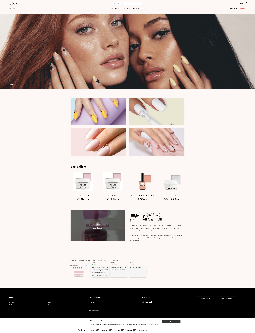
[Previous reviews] (90, 270)
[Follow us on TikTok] (151, 302)
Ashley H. (131, 262)
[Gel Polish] (156, 111)
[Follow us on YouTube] (148, 302)
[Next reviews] (146, 270)
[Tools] (156, 142)
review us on (78, 275)
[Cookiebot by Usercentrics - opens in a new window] (81, 330)
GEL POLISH (118, 8)
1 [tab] (9, 84)
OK (171, 321)
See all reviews (79, 272)
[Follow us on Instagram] (143, 302)
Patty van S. (94, 262)
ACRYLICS (127, 8)
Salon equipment (13, 307)
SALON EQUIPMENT (138, 8)
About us (91, 302)
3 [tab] (12, 84)
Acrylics (50, 305)
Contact (91, 307)
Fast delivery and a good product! (117, 267)
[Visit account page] (241, 3)
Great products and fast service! (98, 267)
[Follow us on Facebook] (146, 302)
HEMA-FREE (242, 8)
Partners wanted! (233, 8)
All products (12, 8)
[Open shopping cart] (245, 3)
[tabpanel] (127, 51)
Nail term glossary (94, 310)
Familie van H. (113, 262)
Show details (142, 330)
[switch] (111, 330)
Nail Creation (74, 265)
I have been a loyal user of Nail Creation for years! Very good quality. (137, 268)
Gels (49, 302)
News (90, 305)
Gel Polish (11, 305)
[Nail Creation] (13, 3)
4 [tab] (14, 84)
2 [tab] (11, 84)
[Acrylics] (98, 142)
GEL (110, 8)
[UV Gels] (98, 111)
